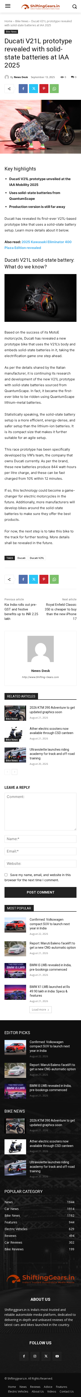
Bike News (21, 21)
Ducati (21, 558)
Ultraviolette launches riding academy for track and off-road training (52, 754)
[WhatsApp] (54, 88)
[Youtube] (57, 1356)
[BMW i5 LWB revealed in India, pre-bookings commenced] (15, 970)
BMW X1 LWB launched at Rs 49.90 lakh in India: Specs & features (50, 991)
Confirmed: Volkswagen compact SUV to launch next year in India (50, 924)
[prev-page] (7, 772)
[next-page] (14, 772)
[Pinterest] (43, 88)
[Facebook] (23, 88)
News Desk (21, 77)
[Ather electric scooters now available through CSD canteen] (15, 734)
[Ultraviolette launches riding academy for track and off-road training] (15, 755)
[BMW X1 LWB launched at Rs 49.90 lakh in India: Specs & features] (15, 992)
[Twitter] (33, 88)
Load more (39, 1009)
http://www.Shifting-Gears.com (40, 677)
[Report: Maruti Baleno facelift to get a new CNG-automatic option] (15, 948)
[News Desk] (7, 77)
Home (8, 21)
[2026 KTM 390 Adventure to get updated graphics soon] (15, 713)
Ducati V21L (37, 558)
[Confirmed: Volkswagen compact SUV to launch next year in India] (15, 925)
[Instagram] (35, 1356)
